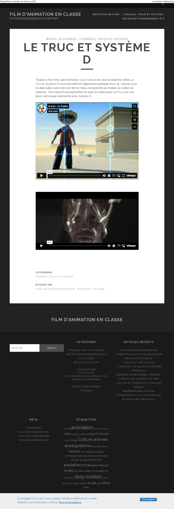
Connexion (33, 428)
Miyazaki (75, 460)
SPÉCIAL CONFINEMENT (86, 386)
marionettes (102, 456)
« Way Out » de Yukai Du (139, 362)
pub (75, 471)
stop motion (87, 477)
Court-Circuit (98, 434)
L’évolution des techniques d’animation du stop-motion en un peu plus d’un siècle (139, 354)
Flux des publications (34, 432)
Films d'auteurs (86, 369)
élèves (86, 487)
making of (92, 456)
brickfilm (75, 434)
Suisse (105, 478)
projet (68, 470)
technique (84, 289)
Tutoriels (86, 390)
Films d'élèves (86, 373)
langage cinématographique (55, 289)
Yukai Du (83, 483)
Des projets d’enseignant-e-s (143, 18)
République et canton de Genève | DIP (18, 1)
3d (65, 429)
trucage (99, 289)
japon (93, 452)
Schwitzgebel (98, 471)
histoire (74, 451)
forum (105, 446)
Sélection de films (106, 14)
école (92, 483)
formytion (97, 446)
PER (99, 460)
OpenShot (92, 460)
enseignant (75, 445)
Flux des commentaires (34, 436)
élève (106, 483)
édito (99, 483)
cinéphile (84, 434)
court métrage (71, 440)
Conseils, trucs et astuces (143, 14)
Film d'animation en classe (45, 14)
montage (84, 460)
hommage (85, 452)
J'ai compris (148, 499)
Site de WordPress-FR (34, 440)
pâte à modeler (84, 471)
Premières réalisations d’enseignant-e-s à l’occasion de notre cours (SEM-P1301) (139, 395)
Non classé (86, 358)
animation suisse (101, 429)
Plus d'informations (70, 502)
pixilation (72, 464)
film (89, 446)
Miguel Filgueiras (61, 39)
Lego (85, 456)
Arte (67, 434)
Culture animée (93, 439)
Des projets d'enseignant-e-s (86, 354)
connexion (157, 1)
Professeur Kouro (95, 465)
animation (82, 427)
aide (68, 429)
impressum (168, 1)
